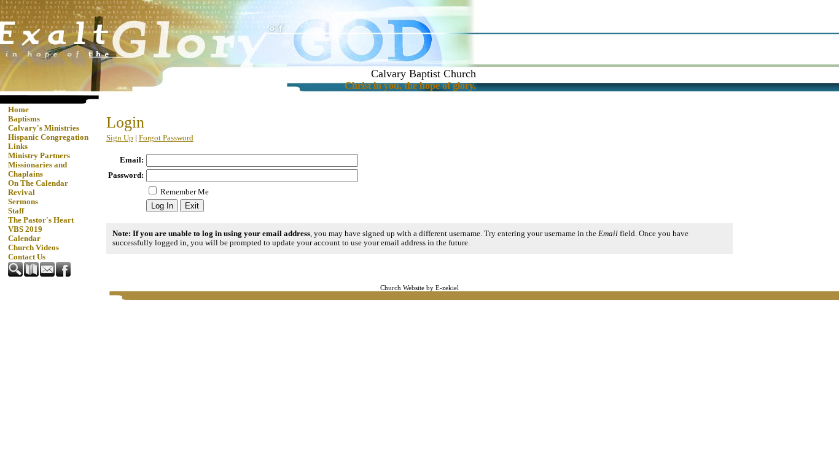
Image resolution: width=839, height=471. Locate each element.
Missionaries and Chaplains (37, 169)
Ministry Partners (39, 155)
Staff (16, 211)
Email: (132, 160)
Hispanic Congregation (48, 137)
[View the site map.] (32, 274)
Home (18, 109)
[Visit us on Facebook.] (64, 274)
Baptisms (24, 119)
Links (18, 146)
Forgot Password (166, 138)
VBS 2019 (25, 229)
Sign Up (119, 138)
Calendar (24, 238)
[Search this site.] (16, 274)
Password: (126, 175)
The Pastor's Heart (41, 220)
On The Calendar (38, 183)
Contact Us (26, 257)
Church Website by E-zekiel (419, 288)
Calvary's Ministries (43, 128)
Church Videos (33, 247)
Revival (21, 192)
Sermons (23, 201)
